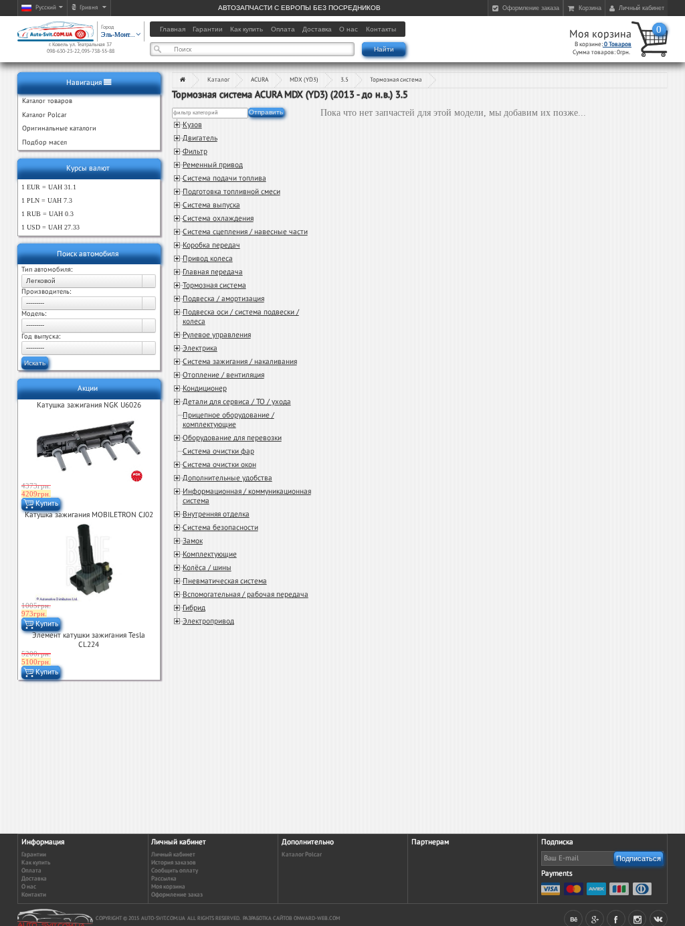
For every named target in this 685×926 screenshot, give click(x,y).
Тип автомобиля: (46, 270)
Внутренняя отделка (216, 514)
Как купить (35, 862)
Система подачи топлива (224, 178)
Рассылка (164, 879)
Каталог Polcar (302, 854)
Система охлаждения (218, 218)
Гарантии (33, 854)
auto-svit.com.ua (163, 918)
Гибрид (194, 608)
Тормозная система (396, 80)
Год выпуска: (40, 337)
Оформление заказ (177, 895)
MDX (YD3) (304, 80)
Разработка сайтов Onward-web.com (291, 918)
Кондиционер (205, 388)
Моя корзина (600, 34)
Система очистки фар (218, 451)
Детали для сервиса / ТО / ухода (237, 401)
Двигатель (200, 138)
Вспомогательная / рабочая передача (245, 594)
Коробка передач (211, 245)
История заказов (173, 862)
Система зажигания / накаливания (240, 361)
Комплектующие (210, 554)
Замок (193, 541)
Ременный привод (213, 165)
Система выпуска (211, 205)
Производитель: (46, 292)
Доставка (34, 879)
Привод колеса (208, 258)
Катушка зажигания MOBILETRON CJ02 (89, 515)
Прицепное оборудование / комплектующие (228, 420)
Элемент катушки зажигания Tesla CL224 (88, 640)
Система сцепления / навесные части (245, 231)
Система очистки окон (219, 464)
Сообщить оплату (174, 870)
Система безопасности (220, 527)
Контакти (33, 895)
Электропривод (208, 621)
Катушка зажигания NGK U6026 (89, 405)
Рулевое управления (217, 335)
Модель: (33, 314)
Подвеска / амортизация (223, 298)
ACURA (259, 80)
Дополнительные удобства (227, 478)
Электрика (200, 348)
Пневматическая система (225, 581)
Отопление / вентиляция (223, 375)
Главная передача (213, 272)
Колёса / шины (207, 567)
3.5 (344, 80)
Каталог (218, 80)
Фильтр (195, 151)
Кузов (192, 124)
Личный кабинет (173, 854)
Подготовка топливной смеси (231, 191)
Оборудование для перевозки (232, 438)
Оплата (31, 870)
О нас (28, 887)
